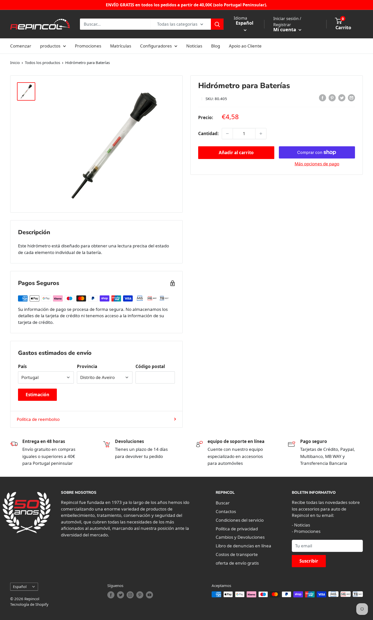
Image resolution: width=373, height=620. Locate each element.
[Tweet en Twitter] (341, 97)
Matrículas (120, 46)
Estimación (37, 395)
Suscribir (308, 561)
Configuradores (156, 46)
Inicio (15, 62)
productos (50, 46)
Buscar (223, 503)
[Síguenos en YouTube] (149, 594)
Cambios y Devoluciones (240, 537)
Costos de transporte (237, 554)
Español (20, 586)
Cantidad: (208, 133)
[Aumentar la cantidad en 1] (261, 133)
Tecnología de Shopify (29, 604)
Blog (215, 46)
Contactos (226, 511)
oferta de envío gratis (237, 563)
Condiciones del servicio (240, 520)
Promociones (88, 46)
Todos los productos (42, 62)
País (22, 366)
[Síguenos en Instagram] (130, 594)
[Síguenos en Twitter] (120, 594)
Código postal (150, 366)
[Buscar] (217, 24)
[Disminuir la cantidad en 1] (227, 133)
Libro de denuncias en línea (243, 546)
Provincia (87, 366)
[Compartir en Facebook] (322, 97)
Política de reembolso (38, 419)
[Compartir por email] (351, 97)
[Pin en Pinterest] (332, 97)
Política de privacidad (237, 529)
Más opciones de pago (317, 164)
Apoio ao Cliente (245, 46)
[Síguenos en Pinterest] (139, 594)
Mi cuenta (285, 29)
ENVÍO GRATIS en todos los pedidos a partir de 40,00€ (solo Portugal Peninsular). (186, 5)
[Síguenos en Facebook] (110, 594)
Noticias (194, 46)
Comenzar (20, 46)
